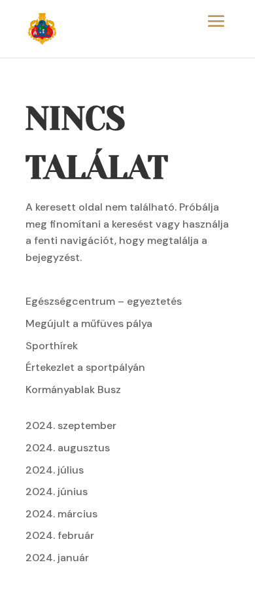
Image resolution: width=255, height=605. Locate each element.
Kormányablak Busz (73, 389)
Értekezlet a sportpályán (85, 367)
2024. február (60, 535)
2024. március (61, 514)
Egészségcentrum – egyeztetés (104, 301)
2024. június (57, 491)
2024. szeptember (71, 425)
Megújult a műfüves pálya (89, 323)
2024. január (57, 557)
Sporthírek (52, 346)
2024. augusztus (68, 448)
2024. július (55, 470)
